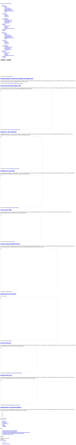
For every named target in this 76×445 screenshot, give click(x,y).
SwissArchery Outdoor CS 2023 (7, 434)
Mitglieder (4, 425)
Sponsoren (4, 426)
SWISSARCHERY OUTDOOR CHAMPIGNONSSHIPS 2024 (16, 78)
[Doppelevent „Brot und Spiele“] (26, 128)
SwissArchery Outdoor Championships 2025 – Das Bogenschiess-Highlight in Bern (16, 432)
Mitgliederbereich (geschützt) (8, 294)
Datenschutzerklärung (6, 443)
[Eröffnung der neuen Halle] (21, 167)
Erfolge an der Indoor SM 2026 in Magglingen (10, 430)
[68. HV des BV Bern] (28, 339)
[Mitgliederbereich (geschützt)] (28, 290)
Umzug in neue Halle (6, 209)
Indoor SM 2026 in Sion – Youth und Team (9, 431)
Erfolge (9, 83)
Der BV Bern (4, 421)
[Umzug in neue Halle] (21, 206)
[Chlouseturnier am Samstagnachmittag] (19, 404)
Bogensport (4, 422)
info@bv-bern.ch (3, 440)
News (8, 76)
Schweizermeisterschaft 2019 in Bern (10, 244)
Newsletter (15, 83)
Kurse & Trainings (5, 423)
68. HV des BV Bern (5, 343)
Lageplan (4, 441)
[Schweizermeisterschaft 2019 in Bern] (20, 240)
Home (3, 420)
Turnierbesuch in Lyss (6, 375)
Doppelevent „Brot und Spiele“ (8, 131)
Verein (18, 83)
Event (3, 424)
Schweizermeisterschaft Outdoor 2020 (10, 85)
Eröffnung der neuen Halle (7, 170)
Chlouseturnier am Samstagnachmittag (10, 407)
